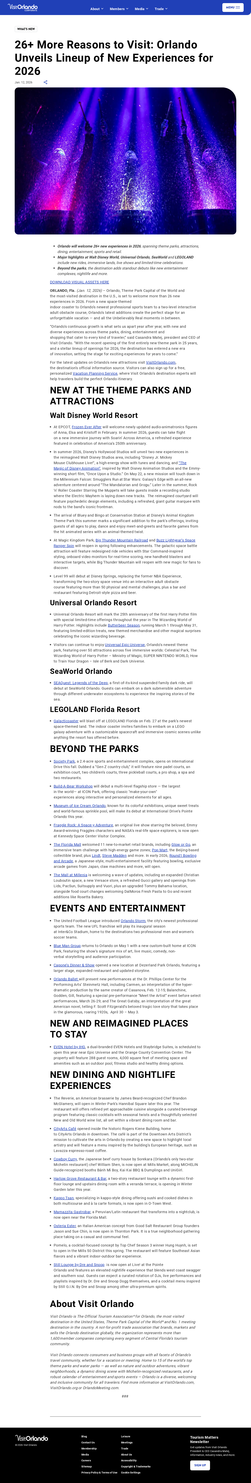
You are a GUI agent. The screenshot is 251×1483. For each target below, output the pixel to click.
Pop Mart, (160, 849)
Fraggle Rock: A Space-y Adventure (83, 825)
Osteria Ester (65, 1225)
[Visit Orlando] (25, 7)
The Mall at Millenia (70, 874)
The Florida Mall (67, 844)
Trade (159, 8)
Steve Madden (114, 855)
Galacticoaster (66, 720)
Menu (230, 7)
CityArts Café (65, 1128)
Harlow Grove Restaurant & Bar (80, 1178)
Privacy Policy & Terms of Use (99, 1472)
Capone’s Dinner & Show (74, 965)
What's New (26, 29)
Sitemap (86, 1466)
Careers (86, 1460)
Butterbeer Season (124, 625)
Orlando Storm (133, 920)
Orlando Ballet (66, 979)
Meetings (126, 1442)
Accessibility (129, 1460)
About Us (126, 1454)
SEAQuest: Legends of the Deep (81, 682)
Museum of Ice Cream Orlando (80, 805)
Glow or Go (180, 844)
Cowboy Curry (65, 1159)
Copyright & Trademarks (135, 1466)
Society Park (64, 761)
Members (117, 8)
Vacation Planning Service (95, 373)
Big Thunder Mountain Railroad (122, 540)
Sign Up (200, 1465)
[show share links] (45, 83)
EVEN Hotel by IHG (69, 1046)
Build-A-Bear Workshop (73, 786)
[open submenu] (102, 9)
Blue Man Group (67, 945)
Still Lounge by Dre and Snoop (79, 1264)
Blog (84, 1436)
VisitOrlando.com (160, 362)
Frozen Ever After (87, 426)
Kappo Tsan (64, 1197)
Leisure (125, 1436)
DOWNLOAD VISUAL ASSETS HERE (79, 282)
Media (140, 8)
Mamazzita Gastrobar (72, 1211)
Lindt (96, 855)
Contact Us (88, 1442)
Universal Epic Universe (125, 644)
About (95, 8)
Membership (89, 1448)
